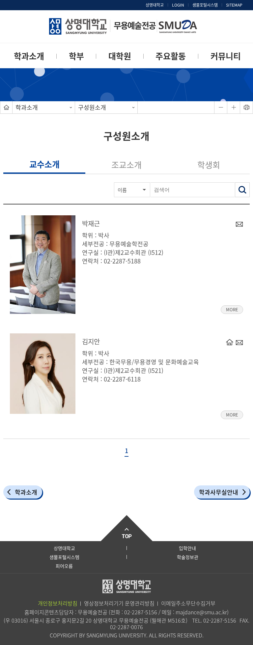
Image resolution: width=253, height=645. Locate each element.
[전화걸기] (229, 341)
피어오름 (64, 566)
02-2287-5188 (122, 261)
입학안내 (187, 548)
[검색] (242, 189)
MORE (229, 309)
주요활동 (170, 56)
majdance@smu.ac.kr (201, 612)
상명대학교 (155, 5)
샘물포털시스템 (64, 557)
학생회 (208, 165)
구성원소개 (92, 107)
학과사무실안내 (218, 492)
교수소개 (44, 164)
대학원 (119, 56)
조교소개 (126, 165)
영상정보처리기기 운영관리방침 (119, 603)
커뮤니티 (226, 56)
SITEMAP (234, 5)
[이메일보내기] (239, 224)
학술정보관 (187, 557)
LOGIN (178, 5)
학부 (76, 56)
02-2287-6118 (122, 379)
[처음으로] (6, 107)
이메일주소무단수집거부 (188, 603)
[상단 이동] (126, 528)
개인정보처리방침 (57, 603)
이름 (122, 190)
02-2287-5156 (140, 612)
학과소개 (29, 56)
